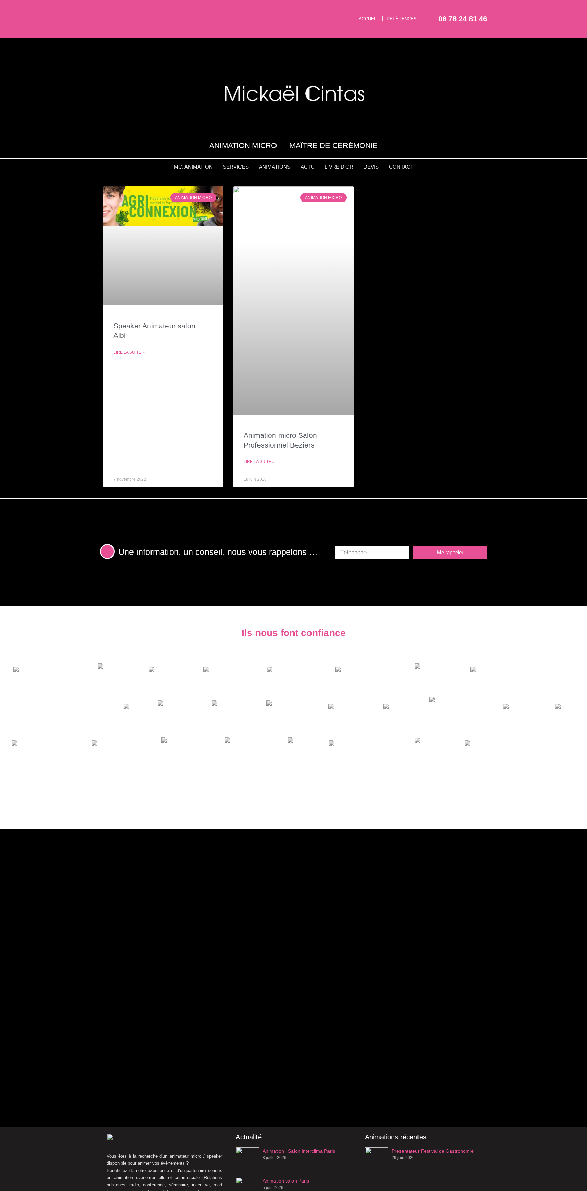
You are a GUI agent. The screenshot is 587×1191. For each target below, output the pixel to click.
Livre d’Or (339, 167)
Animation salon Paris (286, 1181)
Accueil (368, 18)
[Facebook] (109, 8)
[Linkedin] (118, 27)
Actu (308, 167)
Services (236, 167)
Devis (371, 167)
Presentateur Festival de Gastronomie (433, 1151)
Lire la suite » (129, 352)
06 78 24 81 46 (462, 19)
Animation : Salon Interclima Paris (299, 1151)
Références (402, 18)
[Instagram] (129, 8)
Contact (401, 167)
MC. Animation (193, 167)
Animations (274, 167)
